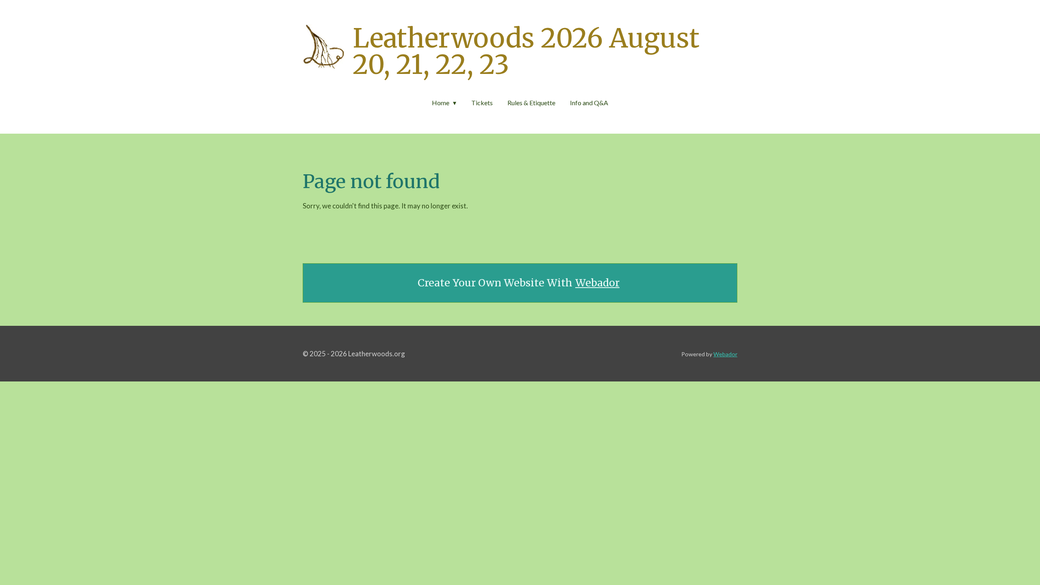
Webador (597, 283)
